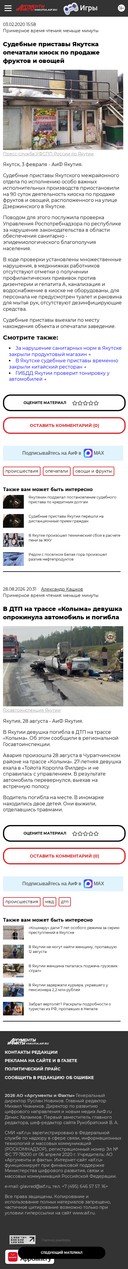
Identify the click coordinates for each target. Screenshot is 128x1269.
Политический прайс (32, 1069)
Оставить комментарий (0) (64, 425)
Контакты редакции (31, 1052)
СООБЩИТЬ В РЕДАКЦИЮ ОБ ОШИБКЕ (49, 1077)
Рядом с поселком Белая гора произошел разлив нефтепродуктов (68, 556)
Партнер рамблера (56, 1240)
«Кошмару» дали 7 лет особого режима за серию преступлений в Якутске (74, 930)
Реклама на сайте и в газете (41, 1060)
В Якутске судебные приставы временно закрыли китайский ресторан (63, 364)
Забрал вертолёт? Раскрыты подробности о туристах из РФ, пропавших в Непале (70, 1006)
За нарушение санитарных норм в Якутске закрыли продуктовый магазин (65, 351)
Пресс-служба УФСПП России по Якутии (48, 154)
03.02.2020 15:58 (19, 24)
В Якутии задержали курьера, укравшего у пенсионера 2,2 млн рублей (68, 987)
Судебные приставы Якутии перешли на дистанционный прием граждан (66, 518)
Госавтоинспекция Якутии (32, 710)
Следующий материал (61, 1253)
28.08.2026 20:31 (19, 589)
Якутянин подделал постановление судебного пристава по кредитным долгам (72, 499)
